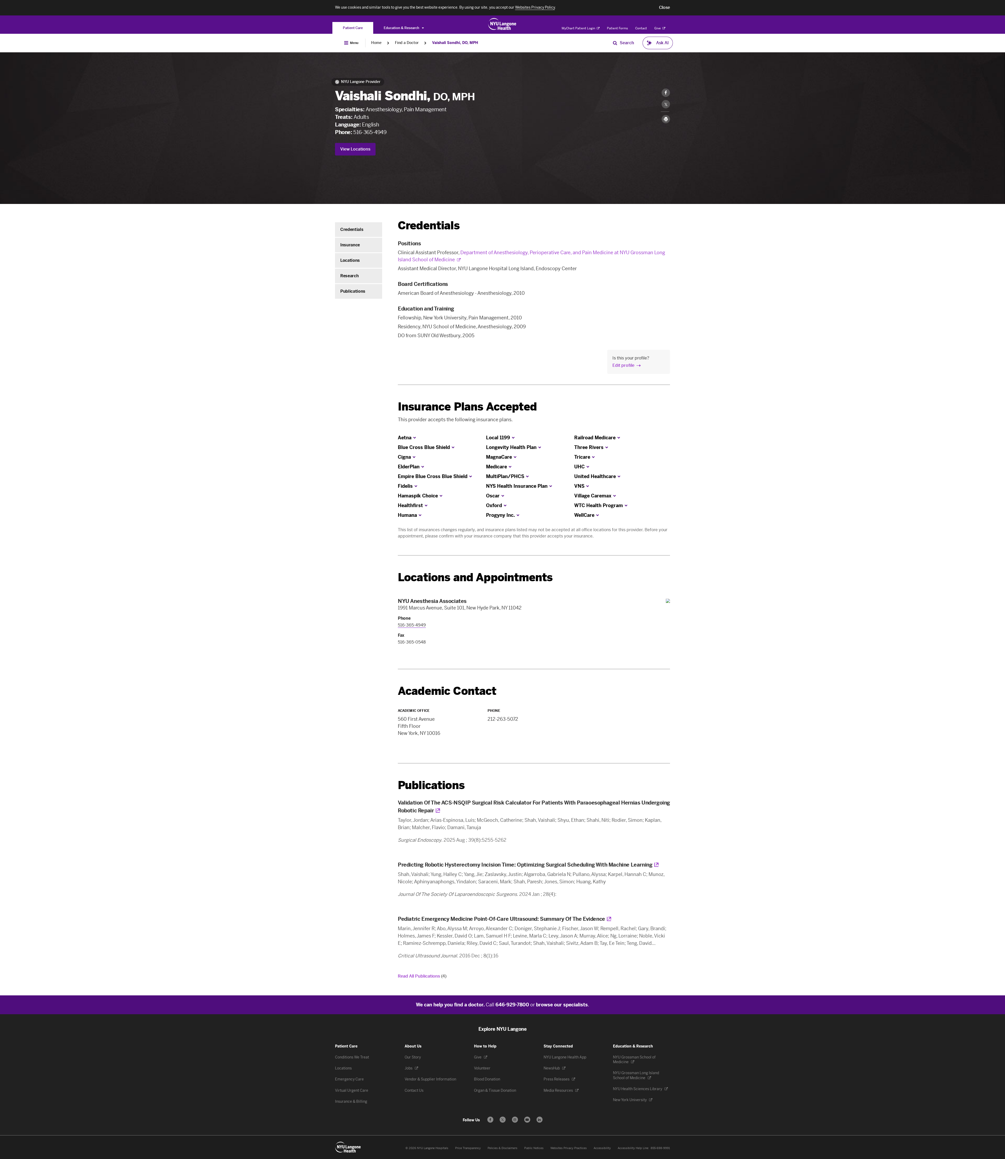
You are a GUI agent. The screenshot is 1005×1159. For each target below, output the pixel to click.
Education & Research (402, 28)
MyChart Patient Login (579, 28)
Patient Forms (617, 28)
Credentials (351, 229)
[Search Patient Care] (615, 43)
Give (658, 28)
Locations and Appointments (475, 577)
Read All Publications (422, 976)
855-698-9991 (660, 1148)
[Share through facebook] (666, 92)
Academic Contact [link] (447, 691)
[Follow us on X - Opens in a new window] (503, 1120)
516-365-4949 (369, 132)
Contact (641, 28)
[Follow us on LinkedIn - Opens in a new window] (540, 1120)
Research (349, 275)
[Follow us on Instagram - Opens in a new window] (515, 1120)
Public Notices (534, 1148)
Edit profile (623, 365)
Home (376, 43)
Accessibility (602, 1148)
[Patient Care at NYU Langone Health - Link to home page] (502, 24)
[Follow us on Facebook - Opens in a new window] (490, 1120)
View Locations (355, 149)
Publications (352, 291)
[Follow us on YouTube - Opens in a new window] (527, 1120)
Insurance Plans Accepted (467, 406)
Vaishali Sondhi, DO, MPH (455, 43)
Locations (350, 260)
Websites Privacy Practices (568, 1148)
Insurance (350, 244)
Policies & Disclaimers (502, 1148)
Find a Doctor (407, 43)
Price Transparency (468, 1148)
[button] (664, 7)
